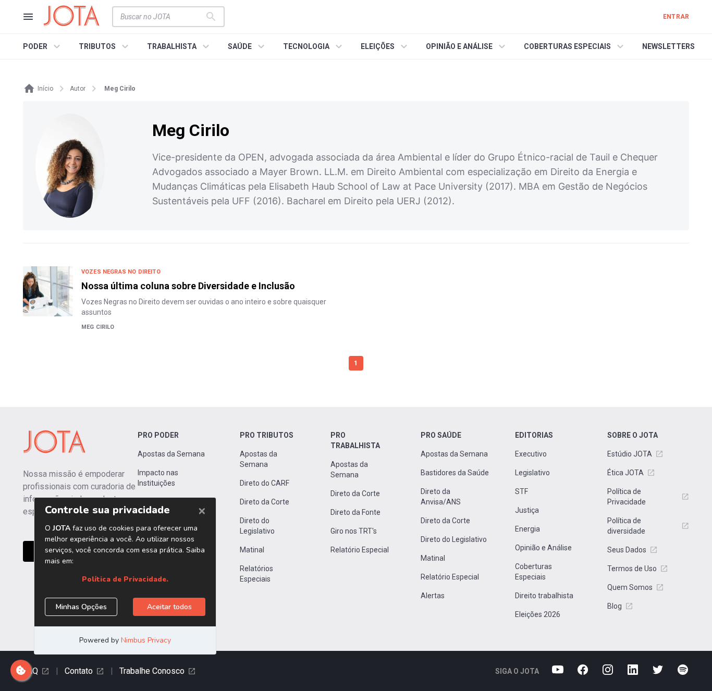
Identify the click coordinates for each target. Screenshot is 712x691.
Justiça (527, 510)
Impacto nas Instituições (158, 477)
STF (521, 491)
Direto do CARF (264, 483)
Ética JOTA (625, 472)
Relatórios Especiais (256, 573)
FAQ (30, 671)
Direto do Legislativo (257, 525)
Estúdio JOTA (629, 454)
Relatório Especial (359, 550)
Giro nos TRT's (353, 531)
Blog (614, 606)
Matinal (252, 550)
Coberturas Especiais (533, 571)
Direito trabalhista (544, 595)
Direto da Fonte (355, 512)
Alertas (433, 595)
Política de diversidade (626, 525)
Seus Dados (626, 550)
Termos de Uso (632, 568)
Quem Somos (630, 587)
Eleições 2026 (537, 614)
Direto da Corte (264, 502)
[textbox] (162, 16)
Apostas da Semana (171, 454)
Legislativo (532, 472)
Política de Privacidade (626, 496)
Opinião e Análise (543, 548)
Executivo (531, 454)
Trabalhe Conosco (152, 671)
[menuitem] (43, 46)
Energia (527, 529)
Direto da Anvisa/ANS (441, 496)
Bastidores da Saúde (455, 472)
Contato (79, 671)
